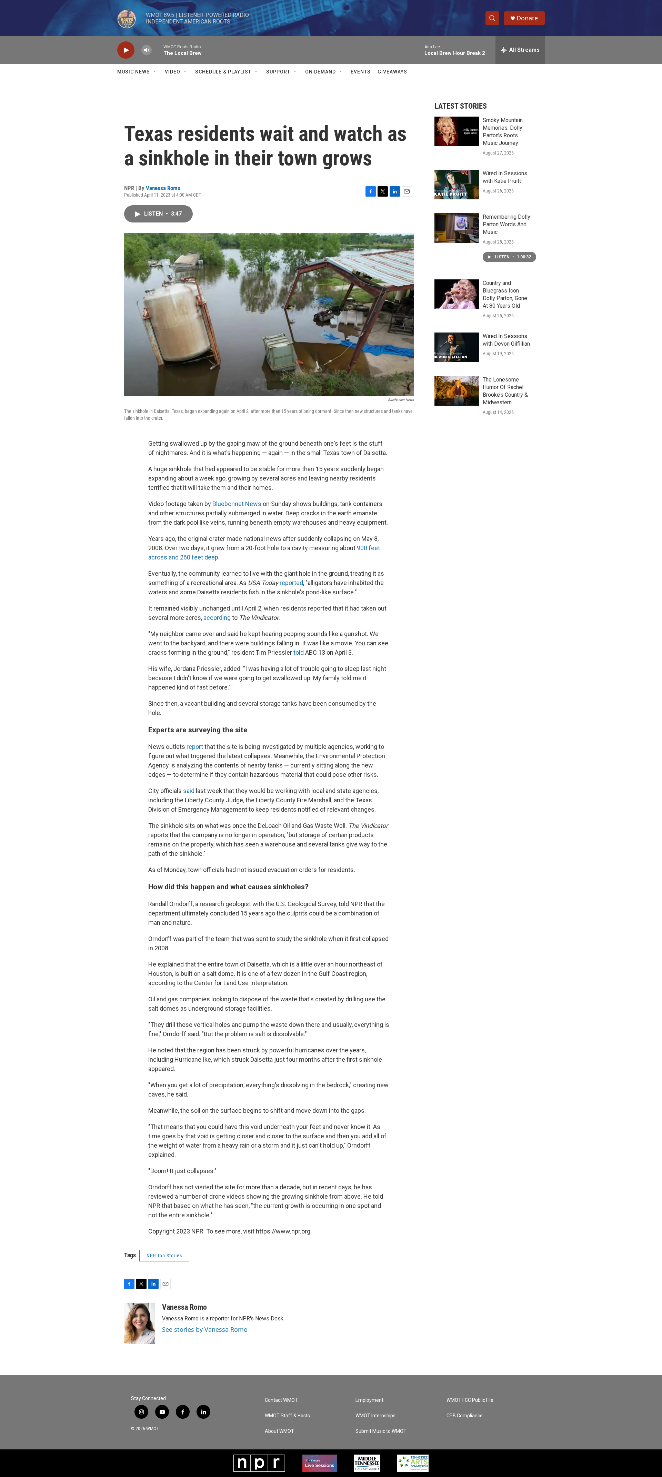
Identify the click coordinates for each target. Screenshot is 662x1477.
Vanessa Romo (163, 188)
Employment (369, 1400)
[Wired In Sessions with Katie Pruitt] (456, 184)
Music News (133, 72)
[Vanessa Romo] (139, 1323)
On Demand (320, 72)
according (217, 617)
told (298, 652)
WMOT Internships (375, 1415)
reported (291, 582)
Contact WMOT (281, 1400)
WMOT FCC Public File (470, 1400)
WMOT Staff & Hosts (287, 1415)
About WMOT (279, 1431)
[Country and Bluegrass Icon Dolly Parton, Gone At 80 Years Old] (456, 294)
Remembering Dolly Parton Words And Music (506, 224)
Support (278, 72)
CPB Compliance (465, 1415)
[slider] (158, 49)
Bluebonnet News (236, 503)
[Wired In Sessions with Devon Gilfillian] (456, 347)
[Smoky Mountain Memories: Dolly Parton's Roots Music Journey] (456, 131)
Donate (527, 18)
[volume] (146, 50)
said (188, 790)
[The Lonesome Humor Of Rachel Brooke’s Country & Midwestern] (456, 391)
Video (172, 72)
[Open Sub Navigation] (155, 72)
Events (361, 72)
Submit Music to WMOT (381, 1431)
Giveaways (392, 72)
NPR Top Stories (164, 1255)
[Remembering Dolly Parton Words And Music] (456, 228)
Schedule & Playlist (223, 72)
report (195, 746)
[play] (125, 50)
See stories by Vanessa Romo (205, 1329)
